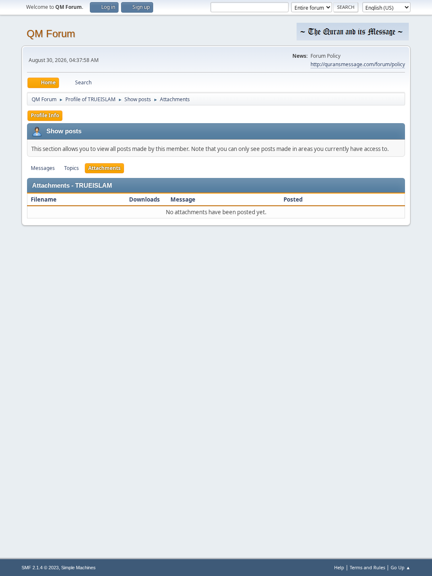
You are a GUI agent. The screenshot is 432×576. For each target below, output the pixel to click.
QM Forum (51, 33)
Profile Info (45, 115)
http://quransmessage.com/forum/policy (357, 64)
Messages (43, 168)
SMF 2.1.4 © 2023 (40, 567)
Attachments (104, 168)
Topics (71, 168)
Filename (44, 199)
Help (339, 567)
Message (182, 199)
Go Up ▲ (400, 567)
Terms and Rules (367, 567)
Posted (293, 199)
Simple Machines (78, 567)
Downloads (144, 199)
